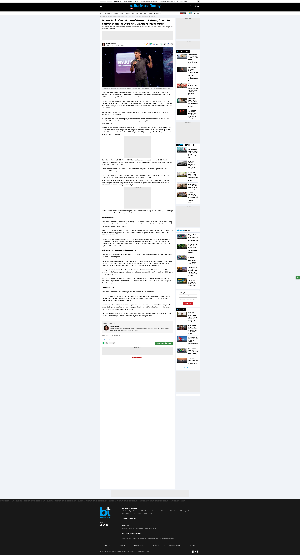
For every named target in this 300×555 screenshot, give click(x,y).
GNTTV (185, 1)
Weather (127, 13)
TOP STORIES (184, 51)
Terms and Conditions (175, 545)
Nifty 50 (132, 528)
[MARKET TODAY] (183, 230)
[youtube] (104, 525)
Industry (177, 10)
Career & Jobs (108, 13)
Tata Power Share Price (167, 538)
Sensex (125, 528)
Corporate (165, 511)
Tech (162, 10)
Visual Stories (174, 511)
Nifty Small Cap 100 (151, 528)
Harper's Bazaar (162, 1)
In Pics (121, 13)
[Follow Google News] (154, 44)
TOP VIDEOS (188, 145)
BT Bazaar (125, 1)
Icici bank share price (140, 538)
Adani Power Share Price (146, 521)
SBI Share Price (127, 538)
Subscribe (189, 6)
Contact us (122, 545)
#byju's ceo (110, 339)
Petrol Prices (135, 13)
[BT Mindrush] (196, 13)
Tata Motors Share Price (129, 521)
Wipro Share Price (153, 538)
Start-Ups (126, 513)
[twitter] (107, 525)
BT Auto (169, 10)
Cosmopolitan (154, 1)
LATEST (182, 309)
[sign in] (198, 5)
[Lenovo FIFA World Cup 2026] (183, 13)
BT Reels (158, 13)
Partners (192, 545)
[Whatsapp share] (161, 44)
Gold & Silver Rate (147, 10)
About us (107, 545)
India (156, 10)
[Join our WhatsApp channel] (297, 279)
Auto (146, 513)
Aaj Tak (180, 1)
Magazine (117, 10)
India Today (131, 1)
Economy (136, 511)
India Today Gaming (145, 1)
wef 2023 (110, 16)
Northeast (137, 1)
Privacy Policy (156, 545)
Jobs (152, 513)
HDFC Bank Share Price (162, 521)
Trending (183, 511)
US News (116, 13)
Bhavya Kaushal (111, 43)
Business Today (117, 1)
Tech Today (145, 511)
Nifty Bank (140, 528)
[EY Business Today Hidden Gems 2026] (190, 13)
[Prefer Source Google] (145, 44)
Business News (103, 16)
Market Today (127, 511)
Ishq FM (176, 1)
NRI (101, 13)
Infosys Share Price (191, 536)
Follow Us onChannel (164, 343)
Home (102, 10)
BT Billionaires (134, 10)
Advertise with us (139, 545)
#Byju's (104, 339)
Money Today (187, 10)
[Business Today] (145, 6)
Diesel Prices (143, 13)
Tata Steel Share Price (177, 521)
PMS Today (152, 13)
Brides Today (170, 1)
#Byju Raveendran (120, 339)
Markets (108, 10)
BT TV (125, 10)
